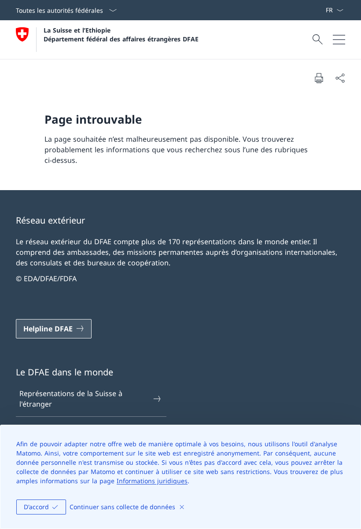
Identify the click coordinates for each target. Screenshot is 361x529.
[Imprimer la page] (318, 78)
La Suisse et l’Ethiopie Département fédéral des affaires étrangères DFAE (121, 34)
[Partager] (339, 78)
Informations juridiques (152, 481)
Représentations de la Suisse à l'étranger (70, 399)
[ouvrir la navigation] (339, 39)
